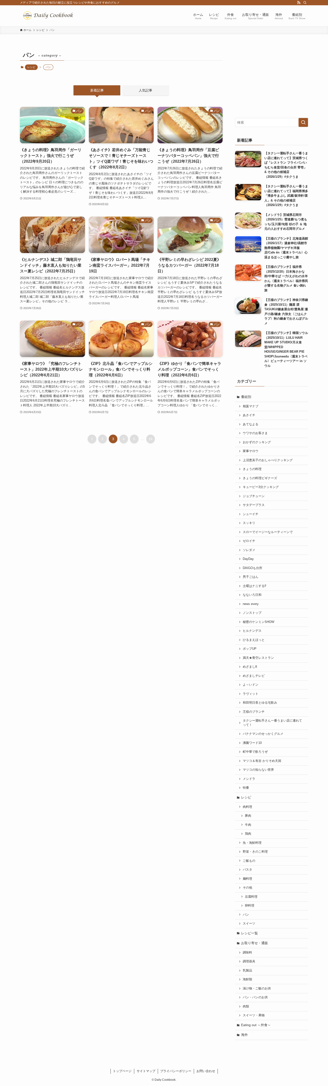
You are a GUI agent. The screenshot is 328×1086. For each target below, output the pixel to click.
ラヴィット (250, 693)
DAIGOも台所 (252, 568)
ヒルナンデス (252, 630)
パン (246, 914)
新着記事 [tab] (97, 90)
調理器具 (249, 961)
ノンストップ (252, 613)
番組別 (246, 397)
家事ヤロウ (250, 451)
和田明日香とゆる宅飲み (260, 702)
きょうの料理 (252, 469)
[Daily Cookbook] (49, 15)
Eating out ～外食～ (256, 1025)
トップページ (122, 1071)
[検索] (305, 2)
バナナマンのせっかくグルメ (263, 733)
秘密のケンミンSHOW (258, 622)
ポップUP (249, 648)
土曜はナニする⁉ (254, 586)
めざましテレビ (254, 676)
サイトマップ (146, 1071)
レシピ (31, 67)
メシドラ (249, 779)
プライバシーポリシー (175, 1071)
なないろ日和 (252, 595)
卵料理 (249, 905)
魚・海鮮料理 (252, 843)
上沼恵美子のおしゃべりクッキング (268, 460)
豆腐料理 (251, 896)
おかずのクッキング (257, 442)
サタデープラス (254, 505)
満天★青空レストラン (258, 658)
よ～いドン (250, 684)
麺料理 (247, 878)
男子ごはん (250, 577)
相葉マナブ (250, 406)
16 (150, 439)
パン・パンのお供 (255, 997)
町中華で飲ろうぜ (255, 751)
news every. (251, 604)
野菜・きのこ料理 (255, 851)
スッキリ (249, 523)
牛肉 (248, 825)
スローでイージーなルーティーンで (268, 532)
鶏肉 (248, 833)
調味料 (247, 952)
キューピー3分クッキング (261, 487)
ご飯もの (249, 860)
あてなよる (250, 424)
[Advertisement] (271, 79)
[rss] (299, 2)
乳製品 (247, 970)
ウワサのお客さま (255, 433)
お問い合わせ (205, 1071)
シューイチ (250, 514)
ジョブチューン (254, 496)
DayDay (248, 559)
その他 (247, 887)
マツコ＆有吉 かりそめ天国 (262, 761)
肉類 (246, 1006)
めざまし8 (250, 666)
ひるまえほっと (254, 640)
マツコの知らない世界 (258, 769)
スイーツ (249, 923)
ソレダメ (249, 550)
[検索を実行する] (303, 122)
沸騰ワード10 (252, 743)
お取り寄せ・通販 (254, 943)
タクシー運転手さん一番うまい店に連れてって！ (272, 723)
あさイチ (249, 415)
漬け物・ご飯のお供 (257, 988)
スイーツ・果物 (254, 1015)
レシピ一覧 (249, 933)
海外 (244, 1035)
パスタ (247, 869)
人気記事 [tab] (145, 90)
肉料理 (247, 807)
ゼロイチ (249, 541)
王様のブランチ (254, 711)
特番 (246, 787)
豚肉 (248, 815)
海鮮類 (247, 979)
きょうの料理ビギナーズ (260, 478)
